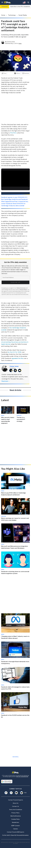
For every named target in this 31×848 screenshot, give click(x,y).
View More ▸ (15, 756)
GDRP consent (15, 825)
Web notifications (15, 816)
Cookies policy (15, 819)
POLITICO (13, 133)
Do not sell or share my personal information (15, 835)
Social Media (23, 15)
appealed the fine (17, 358)
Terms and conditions (15, 809)
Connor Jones (11, 42)
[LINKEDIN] (15, 370)
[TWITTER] (11, 370)
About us (15, 803)
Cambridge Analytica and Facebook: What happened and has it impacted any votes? (14, 201)
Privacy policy (15, 813)
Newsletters (15, 822)
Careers (15, 829)
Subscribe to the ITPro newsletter (20, 6)
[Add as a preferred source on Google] (6, 781)
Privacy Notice (23, 289)
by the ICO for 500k (14, 352)
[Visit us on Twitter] (11, 792)
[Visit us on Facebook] (6, 792)
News (20, 43)
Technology (12, 15)
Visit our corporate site (22, 776)
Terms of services (21, 288)
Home (3, 15)
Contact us (15, 806)
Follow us (18, 73)
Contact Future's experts (15, 800)
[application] (15, 178)
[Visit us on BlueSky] (21, 792)
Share (5, 73)
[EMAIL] (20, 370)
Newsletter (26, 73)
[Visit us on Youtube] (16, 792)
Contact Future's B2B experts (15, 832)
